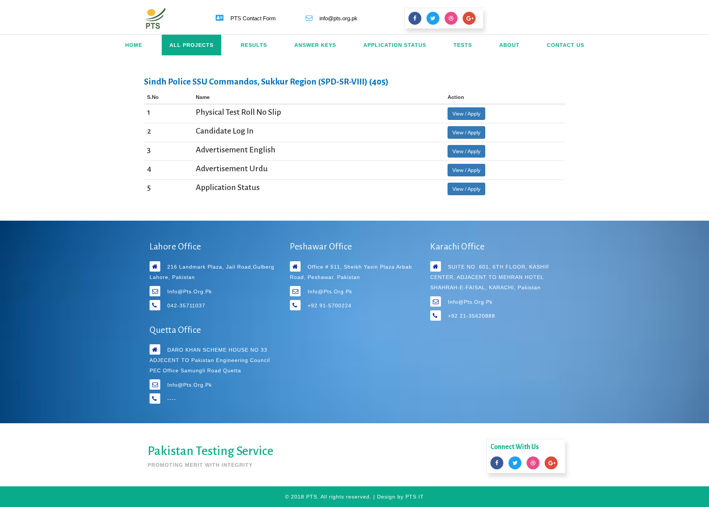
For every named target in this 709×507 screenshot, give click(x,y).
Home (133, 45)
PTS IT (414, 497)
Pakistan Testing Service (210, 451)
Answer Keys (315, 45)
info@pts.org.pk (189, 291)
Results (254, 45)
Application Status (394, 45)
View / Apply (466, 114)
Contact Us (565, 45)
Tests (462, 45)
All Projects (191, 45)
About (509, 45)
